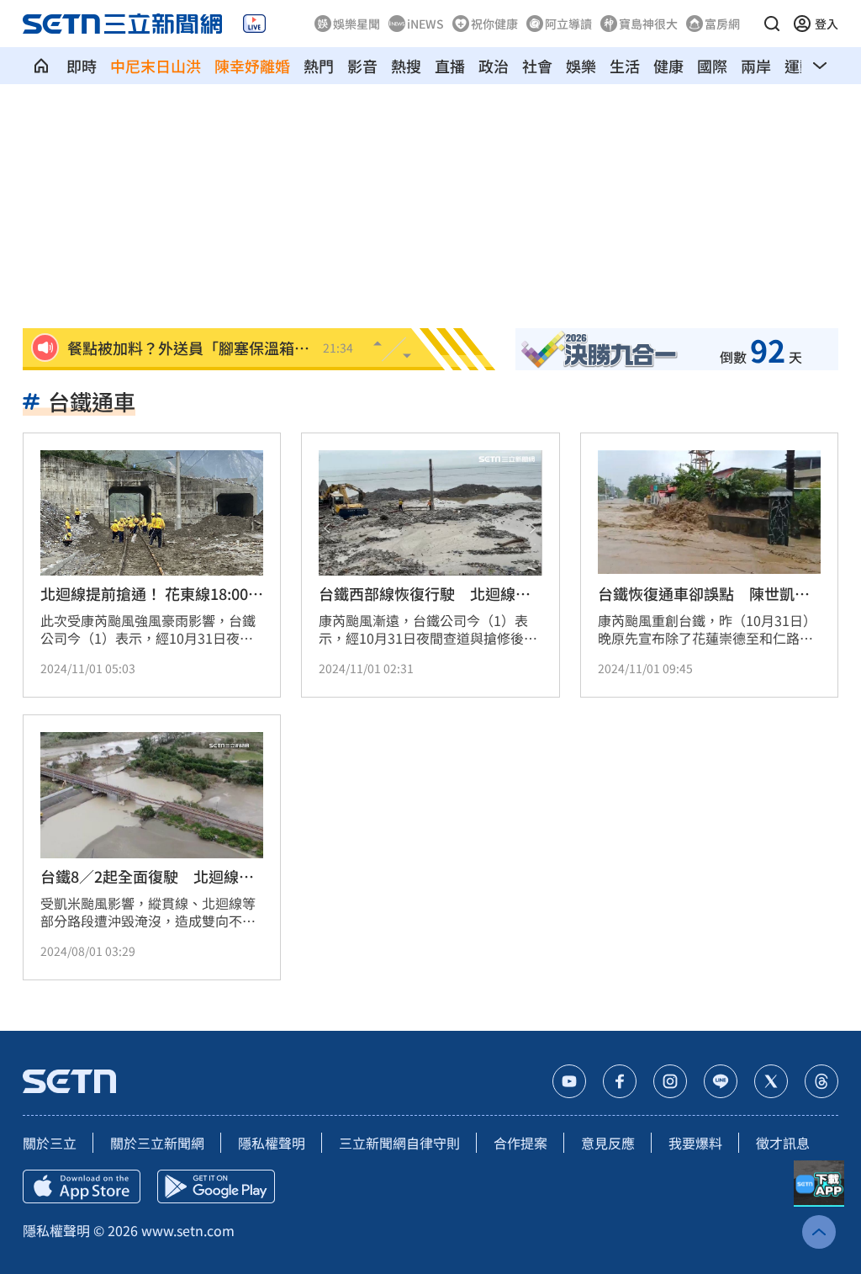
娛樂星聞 (356, 23)
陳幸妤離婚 (252, 66)
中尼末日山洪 (155, 66)
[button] (772, 23)
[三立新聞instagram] (670, 1081)
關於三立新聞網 (157, 1143)
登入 (826, 23)
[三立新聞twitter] (771, 1081)
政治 (493, 66)
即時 (81, 66)
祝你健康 (494, 23)
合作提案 (520, 1143)
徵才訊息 (783, 1143)
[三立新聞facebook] (620, 1081)
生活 (625, 66)
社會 (537, 66)
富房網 (722, 23)
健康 (668, 66)
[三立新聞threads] (821, 1081)
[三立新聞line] (721, 1081)
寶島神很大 (648, 23)
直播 (450, 66)
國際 (712, 66)
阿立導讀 (568, 23)
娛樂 (581, 66)
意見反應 (608, 1143)
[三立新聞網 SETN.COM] (41, 65)
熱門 (319, 66)
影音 (362, 66)
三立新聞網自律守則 (399, 1143)
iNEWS (425, 23)
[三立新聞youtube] (569, 1081)
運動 (799, 66)
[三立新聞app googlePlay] (216, 1186)
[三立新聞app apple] (81, 1186)
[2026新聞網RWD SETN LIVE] (254, 23)
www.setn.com (188, 1230)
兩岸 (756, 66)
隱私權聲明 (271, 1143)
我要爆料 (695, 1143)
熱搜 (406, 66)
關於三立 (50, 1143)
